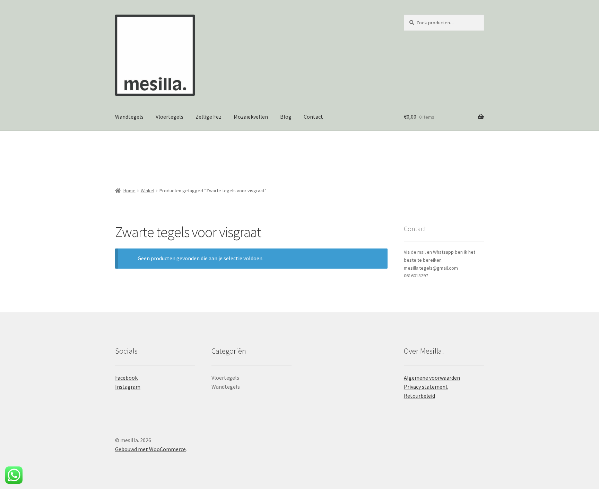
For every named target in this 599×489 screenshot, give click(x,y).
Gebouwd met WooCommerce (150, 449)
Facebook (126, 377)
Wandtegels (129, 116)
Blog (286, 116)
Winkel (147, 190)
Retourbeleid (419, 395)
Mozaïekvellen (251, 116)
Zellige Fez (209, 116)
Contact (313, 116)
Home (129, 190)
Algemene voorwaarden (432, 377)
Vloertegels (169, 116)
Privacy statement (426, 386)
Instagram (127, 386)
